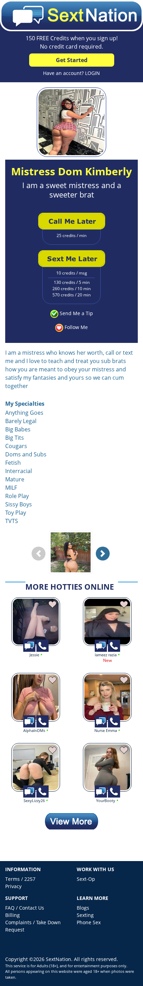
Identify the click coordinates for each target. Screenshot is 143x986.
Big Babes (18, 429)
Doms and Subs (26, 454)
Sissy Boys (18, 504)
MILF (11, 487)
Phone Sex (89, 922)
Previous (40, 559)
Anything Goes (24, 412)
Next (104, 559)
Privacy (13, 886)
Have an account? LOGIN (71, 73)
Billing (12, 915)
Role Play (17, 496)
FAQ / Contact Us (24, 907)
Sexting (85, 915)
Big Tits (14, 437)
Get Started (71, 60)
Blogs (83, 907)
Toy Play (15, 512)
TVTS (11, 521)
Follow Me (76, 327)
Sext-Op (86, 879)
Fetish (13, 462)
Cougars (16, 446)
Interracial (18, 471)
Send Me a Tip (76, 313)
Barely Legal (20, 421)
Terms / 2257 (20, 879)
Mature (14, 479)
